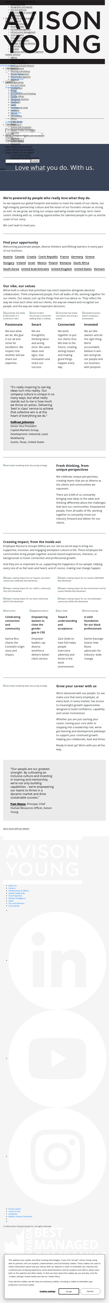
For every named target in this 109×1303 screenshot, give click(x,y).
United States (83, 269)
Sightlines (15, 138)
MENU (3, 169)
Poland (53, 263)
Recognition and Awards (21, 7)
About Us (9, 1)
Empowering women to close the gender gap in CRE (40, 624)
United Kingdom (61, 269)
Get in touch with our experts (16, 828)
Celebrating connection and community (12, 622)
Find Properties (15, 895)
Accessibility (14, 906)
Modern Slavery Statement (20, 1216)
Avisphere (13, 1214)
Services (9, 18)
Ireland (21, 263)
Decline (90, 1291)
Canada (20, 256)
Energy (14, 91)
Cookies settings (47, 1291)
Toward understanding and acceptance (67, 622)
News (7, 146)
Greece (90, 256)
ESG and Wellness (19, 10)
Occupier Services (13, 21)
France (64, 256)
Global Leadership (17, 893)
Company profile (18, 4)
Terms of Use (14, 1211)
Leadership (16, 15)
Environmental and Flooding (23, 93)
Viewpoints (15, 144)
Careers (8, 152)
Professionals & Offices (19, 890)
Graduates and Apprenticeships (25, 158)
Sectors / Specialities (14, 82)
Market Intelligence (13, 135)
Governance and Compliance (23, 12)
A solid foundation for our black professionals (93, 622)
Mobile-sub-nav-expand (24, 1)
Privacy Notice (15, 1209)
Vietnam (99, 269)
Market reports (17, 141)
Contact (8, 149)
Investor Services (12, 54)
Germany (77, 256)
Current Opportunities (21, 155)
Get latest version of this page (22, 1221)
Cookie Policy (54, 1276)
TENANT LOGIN (12, 164)
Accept (69, 1291)
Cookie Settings (15, 1219)
